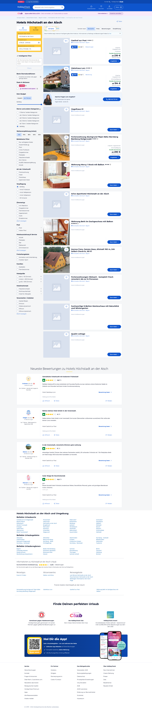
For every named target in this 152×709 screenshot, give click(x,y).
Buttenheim (73, 521)
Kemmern (46, 528)
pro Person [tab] (27, 98)
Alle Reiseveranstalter (31, 695)
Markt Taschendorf (22, 532)
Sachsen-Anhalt (74, 554)
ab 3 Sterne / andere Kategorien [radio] (29, 118)
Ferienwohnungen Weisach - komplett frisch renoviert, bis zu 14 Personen (92, 278)
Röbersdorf (73, 520)
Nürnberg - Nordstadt (23, 543)
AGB (78, 686)
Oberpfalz (20, 538)
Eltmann (98, 528)
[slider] (41, 104)
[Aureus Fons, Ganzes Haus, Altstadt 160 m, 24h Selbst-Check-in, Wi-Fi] (56, 260)
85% (29, 134)
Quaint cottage (78, 334)
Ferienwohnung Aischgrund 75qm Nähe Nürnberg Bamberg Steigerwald (28, 590)
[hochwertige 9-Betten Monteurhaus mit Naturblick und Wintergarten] (56, 317)
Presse (105, 676)
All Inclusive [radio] (23, 198)
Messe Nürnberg (48, 539)
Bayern (19, 549)
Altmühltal (46, 538)
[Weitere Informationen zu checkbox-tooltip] (40, 77)
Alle (19, 134)
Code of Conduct (56, 679)
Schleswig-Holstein (22, 550)
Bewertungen (106, 28)
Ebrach (98, 527)
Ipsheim (72, 525)
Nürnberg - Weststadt (76, 543)
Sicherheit (80, 695)
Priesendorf (46, 520)
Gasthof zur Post (79, 40)
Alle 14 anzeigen (21, 221)
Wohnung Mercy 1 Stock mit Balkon (87, 165)
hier (110, 33)
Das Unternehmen (109, 670)
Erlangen (19, 527)
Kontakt (106, 1)
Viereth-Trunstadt (22, 525)
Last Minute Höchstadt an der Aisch (80, 575)
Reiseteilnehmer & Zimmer (26, 46)
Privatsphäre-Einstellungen (85, 679)
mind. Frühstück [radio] (25, 189)
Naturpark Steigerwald (23, 541)
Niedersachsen (21, 552)
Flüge (71, 580)
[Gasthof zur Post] (56, 51)
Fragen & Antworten (30, 676)
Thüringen (73, 552)
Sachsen (72, 549)
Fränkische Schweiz (75, 541)
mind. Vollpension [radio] (25, 195)
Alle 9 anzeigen (21, 250)
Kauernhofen (73, 532)
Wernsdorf (46, 527)
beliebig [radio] (22, 126)
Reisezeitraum (22, 40)
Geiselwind (99, 521)
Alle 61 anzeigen (21, 314)
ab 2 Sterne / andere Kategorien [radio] (29, 121)
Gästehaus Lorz (78, 68)
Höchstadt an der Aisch (50, 523)
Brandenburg (74, 550)
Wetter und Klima (48, 575)
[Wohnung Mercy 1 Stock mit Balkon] (56, 175)
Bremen (98, 554)
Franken (72, 539)
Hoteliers (53, 670)
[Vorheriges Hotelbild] (45, 79)
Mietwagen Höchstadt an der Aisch (80, 579)
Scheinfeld (46, 530)
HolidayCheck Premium (31, 689)
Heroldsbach (73, 527)
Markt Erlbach (21, 521)
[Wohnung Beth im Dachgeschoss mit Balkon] (56, 232)
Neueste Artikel (108, 686)
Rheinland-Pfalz (47, 552)
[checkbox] (29, 78)
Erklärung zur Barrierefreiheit (86, 692)
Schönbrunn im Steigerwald (25, 520)
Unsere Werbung (108, 673)
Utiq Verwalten (81, 683)
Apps (26, 692)
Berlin (98, 549)
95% (39, 134)
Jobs (104, 679)
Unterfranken (21, 539)
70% (24, 134)
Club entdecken (102, 13)
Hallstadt (98, 532)
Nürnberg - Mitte (48, 541)
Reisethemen (107, 683)
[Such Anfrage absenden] (62, 7)
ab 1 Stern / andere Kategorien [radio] (29, 123)
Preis (97, 28)
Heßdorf (98, 523)
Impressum (80, 698)
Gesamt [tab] (19, 98)
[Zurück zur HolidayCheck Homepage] (24, 7)
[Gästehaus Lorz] (56, 79)
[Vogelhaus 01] (56, 120)
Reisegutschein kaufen (31, 686)
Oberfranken (73, 538)
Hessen (45, 554)
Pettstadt (98, 525)
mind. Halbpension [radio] (25, 192)
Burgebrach (46, 525)
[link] (91, 7)
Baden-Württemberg (49, 549)
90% (34, 134)
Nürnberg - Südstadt (102, 538)
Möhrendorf (73, 530)
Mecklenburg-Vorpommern (25, 554)
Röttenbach (20, 523)
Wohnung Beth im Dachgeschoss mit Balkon (92, 221)
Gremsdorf (99, 520)
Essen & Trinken (21, 575)
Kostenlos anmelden (115, 13)
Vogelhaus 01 (77, 109)
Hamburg (99, 552)
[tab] (23, 28)
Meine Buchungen (30, 670)
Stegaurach (46, 532)
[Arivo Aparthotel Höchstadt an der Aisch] (56, 204)
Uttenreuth (46, 521)
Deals (20, 1)
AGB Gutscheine (82, 689)
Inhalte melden (29, 698)
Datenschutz (81, 676)
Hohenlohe (99, 541)
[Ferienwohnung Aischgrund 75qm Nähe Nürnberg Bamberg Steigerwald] (56, 147)
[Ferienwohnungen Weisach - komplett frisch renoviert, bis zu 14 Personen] (56, 288)
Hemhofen (73, 528)
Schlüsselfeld (100, 530)
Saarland (98, 550)
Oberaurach (20, 530)
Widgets (53, 673)
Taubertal (99, 543)
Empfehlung (117, 28)
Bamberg (72, 523)
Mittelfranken (100, 539)
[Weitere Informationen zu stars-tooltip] (39, 109)
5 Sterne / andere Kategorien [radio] (28, 112)
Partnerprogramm (56, 676)
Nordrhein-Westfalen (49, 550)
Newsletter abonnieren (31, 683)
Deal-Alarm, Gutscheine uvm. (33, 679)
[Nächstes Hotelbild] (68, 79)
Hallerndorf (20, 528)
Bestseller (91, 28)
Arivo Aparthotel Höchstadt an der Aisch (90, 194)
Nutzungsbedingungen (84, 673)
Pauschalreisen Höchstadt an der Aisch (81, 577)
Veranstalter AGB (82, 670)
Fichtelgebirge (47, 543)
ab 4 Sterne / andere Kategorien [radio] (29, 115)
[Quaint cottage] (56, 344)
